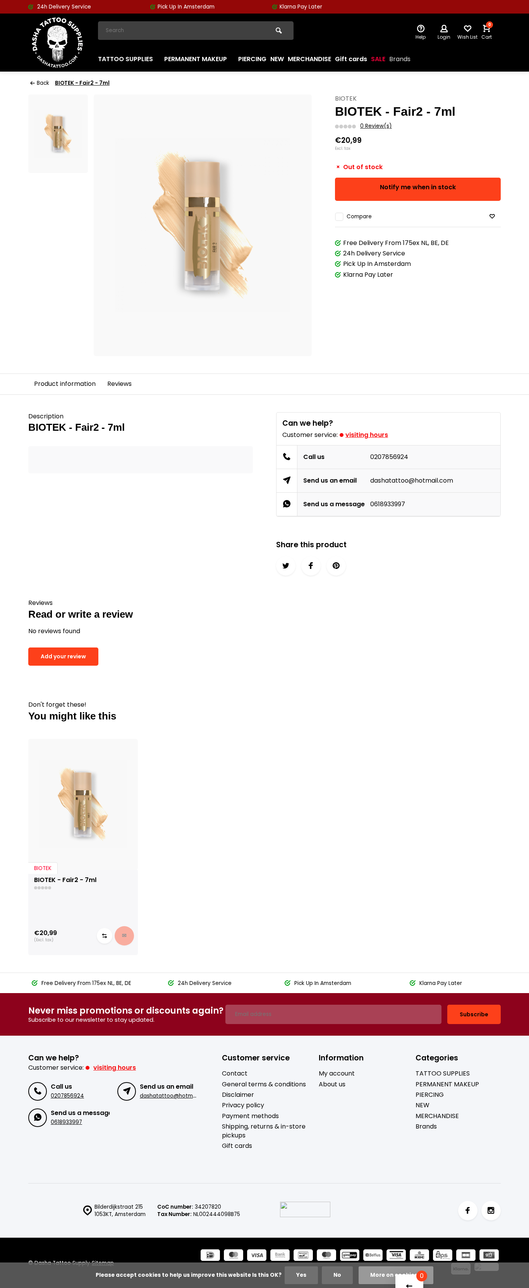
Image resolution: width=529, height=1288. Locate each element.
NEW (277, 59)
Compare (359, 216)
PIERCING (252, 59)
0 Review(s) (376, 126)
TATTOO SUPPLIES (125, 59)
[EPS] (442, 1256)
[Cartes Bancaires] (466, 1256)
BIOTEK (346, 98)
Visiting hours (366, 434)
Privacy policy (243, 1105)
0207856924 (389, 456)
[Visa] (256, 1256)
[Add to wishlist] (492, 216)
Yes (301, 1275)
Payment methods (250, 1116)
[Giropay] (349, 1256)
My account (337, 1073)
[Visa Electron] (396, 1256)
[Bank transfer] (280, 1256)
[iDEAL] (210, 1256)
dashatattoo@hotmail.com (411, 480)
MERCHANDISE (309, 59)
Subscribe (474, 1014)
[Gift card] (489, 1256)
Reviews (119, 383)
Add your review (63, 656)
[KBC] (419, 1256)
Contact (234, 1073)
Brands (399, 59)
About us (332, 1084)
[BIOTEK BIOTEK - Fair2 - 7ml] (83, 804)
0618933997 (387, 504)
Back (43, 83)
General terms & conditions (264, 1084)
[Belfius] (373, 1256)
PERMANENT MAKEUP (195, 59)
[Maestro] (326, 1256)
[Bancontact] (303, 1256)
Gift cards (351, 59)
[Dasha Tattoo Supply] (57, 43)
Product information (65, 383)
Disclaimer (238, 1095)
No (337, 1275)
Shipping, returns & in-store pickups (264, 1130)
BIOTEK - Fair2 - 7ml (82, 83)
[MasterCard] (233, 1256)
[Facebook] (467, 1210)
